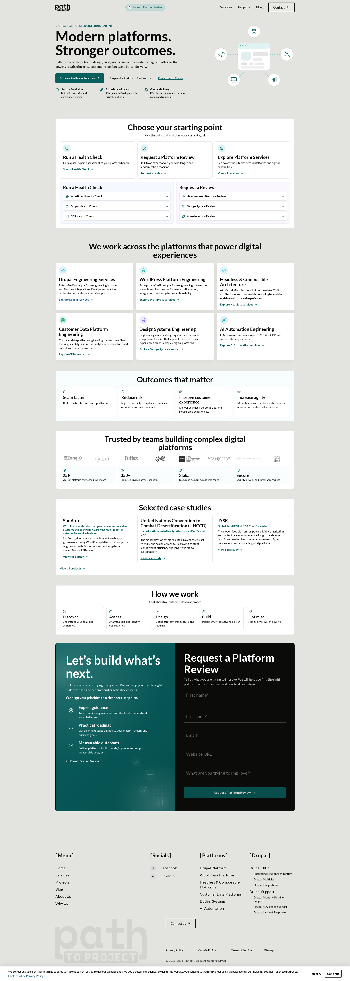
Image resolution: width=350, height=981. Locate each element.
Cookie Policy (16, 976)
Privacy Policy (34, 976)
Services (226, 7)
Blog (259, 7)
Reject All (316, 973)
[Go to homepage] (62, 7)
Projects (244, 7)
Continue (333, 973)
